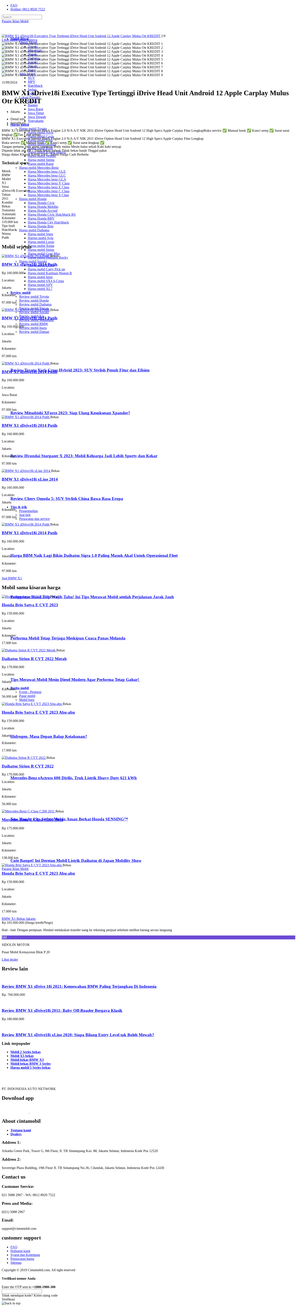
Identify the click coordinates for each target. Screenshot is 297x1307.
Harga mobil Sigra (40, 234)
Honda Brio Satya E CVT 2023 (30, 605)
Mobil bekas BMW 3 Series (30, 1063)
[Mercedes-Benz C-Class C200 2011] (28, 811)
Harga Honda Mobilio (43, 207)
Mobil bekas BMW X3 (27, 1060)
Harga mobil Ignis (40, 277)
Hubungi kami (20, 1251)
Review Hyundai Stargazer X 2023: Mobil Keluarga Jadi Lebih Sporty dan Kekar (83, 456)
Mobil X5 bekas (22, 1056)
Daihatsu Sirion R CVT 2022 (28, 766)
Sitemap (16, 1262)
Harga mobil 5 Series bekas (30, 1067)
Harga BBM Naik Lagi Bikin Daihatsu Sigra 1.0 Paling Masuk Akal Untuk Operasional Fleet (94, 555)
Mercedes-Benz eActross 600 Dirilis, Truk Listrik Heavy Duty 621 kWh (73, 778)
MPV (31, 82)
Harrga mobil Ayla (40, 238)
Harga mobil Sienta (41, 160)
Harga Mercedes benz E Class (48, 187)
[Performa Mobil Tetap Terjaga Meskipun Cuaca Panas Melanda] (28, 630)
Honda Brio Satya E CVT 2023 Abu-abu (38, 712)
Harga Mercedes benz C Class (48, 191)
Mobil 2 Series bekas (25, 1052)
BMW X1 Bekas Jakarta (18, 919)
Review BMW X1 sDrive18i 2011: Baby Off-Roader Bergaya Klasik (62, 1010)
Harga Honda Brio (40, 226)
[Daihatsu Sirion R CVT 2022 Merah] (29, 650)
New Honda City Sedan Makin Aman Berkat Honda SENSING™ (69, 819)
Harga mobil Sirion (41, 250)
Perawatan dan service (34, 519)
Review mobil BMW (33, 324)
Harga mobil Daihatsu (34, 230)
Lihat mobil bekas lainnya (19, 40)
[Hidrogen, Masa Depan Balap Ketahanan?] (28, 728)
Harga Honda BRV (41, 218)
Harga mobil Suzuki (33, 261)
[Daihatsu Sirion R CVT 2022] (24, 758)
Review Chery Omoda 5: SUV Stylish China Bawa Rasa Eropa (66, 498)
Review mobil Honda (34, 300)
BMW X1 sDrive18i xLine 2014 (30, 479)
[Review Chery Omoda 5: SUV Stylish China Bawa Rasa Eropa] (29, 490)
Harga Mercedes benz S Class (48, 195)
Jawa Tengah (37, 117)
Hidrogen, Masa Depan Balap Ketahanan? (48, 736)
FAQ (13, 5)
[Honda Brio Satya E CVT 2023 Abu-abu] (32, 704)
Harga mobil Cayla (41, 136)
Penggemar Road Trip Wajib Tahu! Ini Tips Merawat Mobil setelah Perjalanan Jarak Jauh (92, 597)
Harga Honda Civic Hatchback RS (52, 214)
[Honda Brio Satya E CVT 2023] (26, 596)
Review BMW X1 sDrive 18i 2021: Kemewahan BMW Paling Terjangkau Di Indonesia (79, 986)
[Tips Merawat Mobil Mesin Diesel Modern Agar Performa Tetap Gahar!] (28, 671)
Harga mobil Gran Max (44, 253)
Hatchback (35, 85)
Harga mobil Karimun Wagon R (50, 273)
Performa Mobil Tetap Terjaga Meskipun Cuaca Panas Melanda (67, 638)
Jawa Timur (36, 113)
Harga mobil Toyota (33, 128)
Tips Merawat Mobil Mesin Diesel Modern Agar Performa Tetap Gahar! (75, 679)
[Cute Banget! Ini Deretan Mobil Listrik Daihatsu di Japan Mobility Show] (28, 852)
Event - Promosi (30, 692)
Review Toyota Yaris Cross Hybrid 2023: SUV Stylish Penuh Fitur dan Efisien (80, 370)
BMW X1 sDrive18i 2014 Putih (29, 264)
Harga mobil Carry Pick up (46, 269)
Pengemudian (28, 511)
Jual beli (24, 515)
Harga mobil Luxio (41, 242)
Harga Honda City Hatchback (48, 222)
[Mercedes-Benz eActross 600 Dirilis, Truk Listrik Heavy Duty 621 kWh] (28, 769)
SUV (31, 78)
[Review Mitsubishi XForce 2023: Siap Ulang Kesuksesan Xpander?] (29, 404)
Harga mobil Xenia (41, 246)
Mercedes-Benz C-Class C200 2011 (32, 819)
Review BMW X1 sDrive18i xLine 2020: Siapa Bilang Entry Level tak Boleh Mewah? (78, 1034)
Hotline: (27, 9)
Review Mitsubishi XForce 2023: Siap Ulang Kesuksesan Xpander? (70, 413)
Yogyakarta (35, 121)
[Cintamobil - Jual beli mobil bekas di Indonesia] (19, 31)
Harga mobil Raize (41, 164)
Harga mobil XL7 (40, 289)
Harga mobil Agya (40, 132)
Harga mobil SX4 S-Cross (46, 281)
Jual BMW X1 (12, 578)
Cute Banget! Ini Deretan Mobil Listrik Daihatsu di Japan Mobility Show (76, 860)
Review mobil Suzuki (34, 312)
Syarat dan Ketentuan (25, 1255)
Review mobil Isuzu (33, 328)
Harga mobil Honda (33, 199)
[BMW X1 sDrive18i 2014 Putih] (26, 256)
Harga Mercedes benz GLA (47, 179)
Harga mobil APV (40, 285)
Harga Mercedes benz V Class (49, 183)
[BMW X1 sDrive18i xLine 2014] (26, 471)
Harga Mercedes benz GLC (47, 175)
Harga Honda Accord (42, 210)
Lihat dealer (10, 959)
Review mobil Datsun (34, 332)
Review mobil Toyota (34, 296)
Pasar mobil (27, 696)
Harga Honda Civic (41, 203)
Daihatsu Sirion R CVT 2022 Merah (34, 658)
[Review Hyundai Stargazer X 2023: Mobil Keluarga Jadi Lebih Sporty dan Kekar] (29, 447)
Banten (33, 105)
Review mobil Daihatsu (35, 304)
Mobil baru (26, 700)
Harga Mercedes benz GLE (47, 171)
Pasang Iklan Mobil (15, 21)
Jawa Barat (35, 109)
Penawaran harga (22, 1259)
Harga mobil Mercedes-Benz (39, 167)
